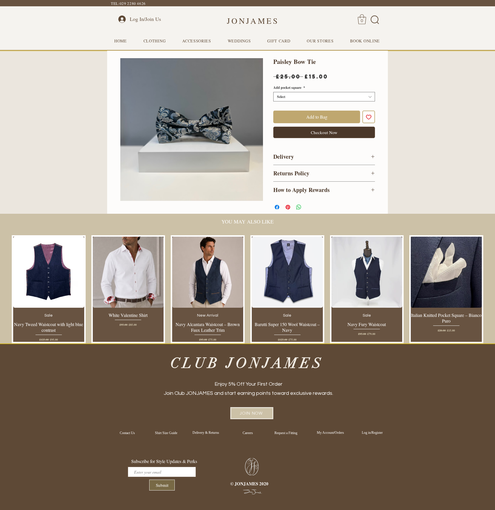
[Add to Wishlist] (368, 117)
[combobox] (324, 96)
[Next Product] (491, 289)
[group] (247, 289)
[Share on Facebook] (277, 207)
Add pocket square (289, 87)
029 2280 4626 (133, 3)
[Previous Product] (3, 289)
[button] (362, 19)
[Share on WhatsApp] (298, 207)
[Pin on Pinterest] (287, 207)
